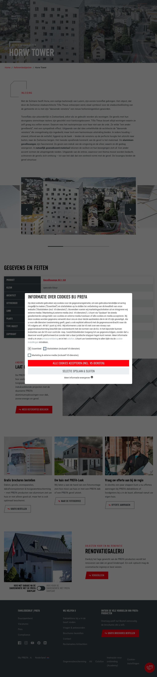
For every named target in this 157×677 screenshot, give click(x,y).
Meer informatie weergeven (77, 377)
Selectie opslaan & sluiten (79, 371)
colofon (70, 338)
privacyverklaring (50, 338)
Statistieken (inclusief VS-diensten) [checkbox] (63, 348)
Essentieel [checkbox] (36, 348)
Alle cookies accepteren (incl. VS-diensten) (78, 363)
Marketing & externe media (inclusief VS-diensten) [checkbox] (55, 355)
